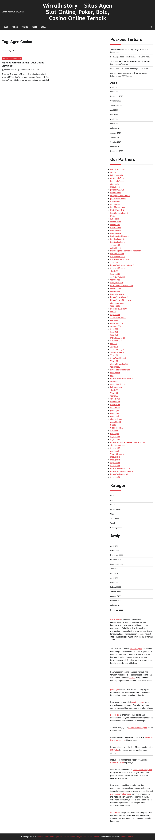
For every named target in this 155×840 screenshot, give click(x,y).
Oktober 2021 (115, 142)
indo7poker (115, 373)
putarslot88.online (118, 198)
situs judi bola (116, 419)
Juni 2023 (114, 110)
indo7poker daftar (118, 239)
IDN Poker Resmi (117, 256)
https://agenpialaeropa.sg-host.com (125, 251)
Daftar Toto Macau (118, 169)
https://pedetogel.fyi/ (119, 474)
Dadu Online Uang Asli (119, 236)
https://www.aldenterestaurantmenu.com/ (128, 442)
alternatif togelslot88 (119, 364)
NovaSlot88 (115, 225)
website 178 (115, 326)
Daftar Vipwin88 (117, 254)
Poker (15, 27)
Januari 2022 (115, 137)
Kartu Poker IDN (117, 210)
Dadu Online (115, 230)
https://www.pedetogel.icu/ (122, 471)
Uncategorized (15, 58)
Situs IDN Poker (117, 763)
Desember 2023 (116, 96)
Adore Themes (127, 837)
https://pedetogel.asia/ (120, 468)
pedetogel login (137, 702)
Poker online (115, 619)
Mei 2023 (114, 114)
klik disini (114, 320)
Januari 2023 (115, 133)
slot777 (113, 344)
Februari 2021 (115, 147)
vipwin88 (114, 271)
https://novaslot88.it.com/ (121, 378)
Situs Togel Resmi (118, 358)
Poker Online (115, 509)
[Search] (151, 27)
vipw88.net (115, 280)
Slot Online (114, 518)
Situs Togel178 (116, 428)
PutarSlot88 (115, 201)
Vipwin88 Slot (116, 341)
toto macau (115, 367)
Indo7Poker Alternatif (119, 213)
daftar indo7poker (118, 178)
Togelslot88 (115, 245)
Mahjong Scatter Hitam (120, 195)
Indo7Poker (115, 187)
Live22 (132, 678)
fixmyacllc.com (116, 283)
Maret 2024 (114, 92)
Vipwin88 (114, 262)
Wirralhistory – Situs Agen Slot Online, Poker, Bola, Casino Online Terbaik (77, 12)
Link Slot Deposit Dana (120, 370)
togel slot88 (115, 477)
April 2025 (114, 87)
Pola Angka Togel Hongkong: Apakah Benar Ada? (130, 57)
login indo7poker (117, 181)
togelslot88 (115, 274)
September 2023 (116, 105)
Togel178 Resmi (117, 352)
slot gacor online (117, 445)
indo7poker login (117, 242)
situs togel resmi (117, 303)
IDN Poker (114, 219)
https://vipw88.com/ (119, 297)
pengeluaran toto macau (120, 794)
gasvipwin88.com (117, 277)
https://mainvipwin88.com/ (122, 265)
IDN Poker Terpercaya (119, 259)
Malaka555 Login (117, 338)
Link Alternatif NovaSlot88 (121, 285)
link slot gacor (116, 387)
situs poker (115, 184)
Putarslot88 (115, 402)
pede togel (114, 715)
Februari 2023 (115, 128)
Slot (6, 27)
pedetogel (114, 410)
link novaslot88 (116, 175)
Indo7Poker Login (117, 207)
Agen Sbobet (115, 248)
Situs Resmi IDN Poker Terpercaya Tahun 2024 (129, 69)
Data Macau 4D (117, 294)
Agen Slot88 (115, 422)
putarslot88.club (117, 190)
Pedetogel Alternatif (118, 309)
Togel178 (114, 346)
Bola (43, 27)
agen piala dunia (117, 384)
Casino (24, 27)
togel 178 (114, 329)
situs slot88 (115, 399)
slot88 (113, 172)
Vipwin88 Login (117, 349)
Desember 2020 (116, 151)
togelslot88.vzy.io (117, 268)
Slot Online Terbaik (118, 317)
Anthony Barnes (10, 70)
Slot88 (113, 425)
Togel (34, 27)
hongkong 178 (116, 323)
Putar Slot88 (115, 193)
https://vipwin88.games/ (121, 300)
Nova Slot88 (115, 222)
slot (111, 375)
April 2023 (114, 119)
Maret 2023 (114, 124)
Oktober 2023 (115, 101)
